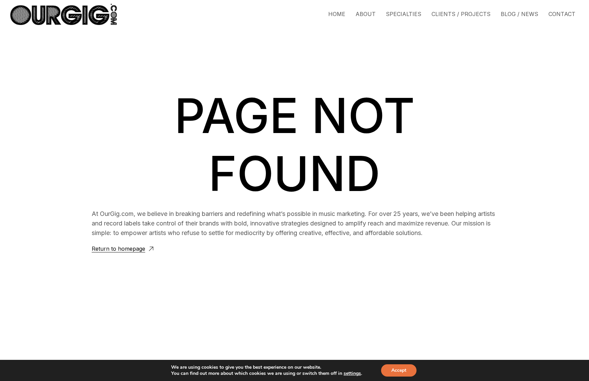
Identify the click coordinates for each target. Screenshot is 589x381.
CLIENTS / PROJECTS (461, 14)
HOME (336, 14)
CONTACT (561, 14)
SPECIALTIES (403, 14)
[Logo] (63, 14)
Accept (398, 370)
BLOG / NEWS (519, 14)
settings (352, 373)
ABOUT (366, 14)
